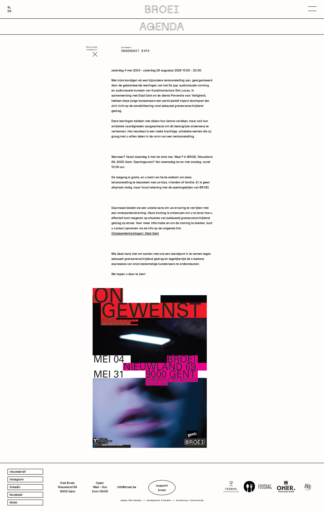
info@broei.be (126, 487)
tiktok (13, 502)
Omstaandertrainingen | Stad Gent (135, 233)
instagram (17, 479)
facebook (16, 495)
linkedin (15, 487)
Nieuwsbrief (18, 471)
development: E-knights (159, 500)
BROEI (162, 9)
